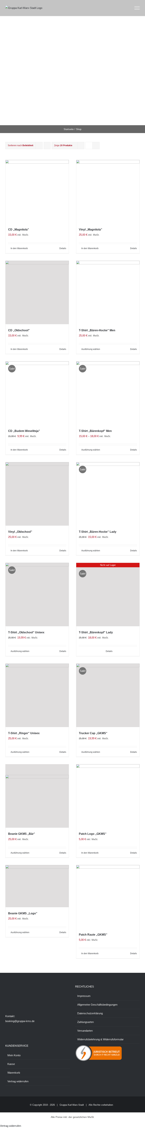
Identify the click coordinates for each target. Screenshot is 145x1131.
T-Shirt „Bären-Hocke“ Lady (97, 531)
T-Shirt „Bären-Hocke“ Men (97, 330)
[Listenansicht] (95, 145)
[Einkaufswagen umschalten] (127, 8)
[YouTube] (21, 1001)
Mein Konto (14, 1055)
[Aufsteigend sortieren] (47, 145)
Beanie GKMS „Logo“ (22, 913)
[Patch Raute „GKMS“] (108, 897)
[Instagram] (11, 1001)
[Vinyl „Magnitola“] (108, 191)
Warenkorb (13, 1072)
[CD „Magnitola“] (37, 191)
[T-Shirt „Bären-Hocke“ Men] (108, 292)
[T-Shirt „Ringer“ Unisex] (37, 695)
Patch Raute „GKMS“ (93, 934)
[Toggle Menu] (137, 8)
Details (62, 248)
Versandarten (85, 1030)
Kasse (11, 1063)
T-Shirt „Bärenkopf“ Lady (96, 632)
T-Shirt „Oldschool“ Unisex (26, 632)
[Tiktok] (16, 1001)
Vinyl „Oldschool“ (20, 531)
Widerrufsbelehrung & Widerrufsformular (100, 1039)
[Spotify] (25, 1001)
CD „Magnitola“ (18, 229)
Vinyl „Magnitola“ (90, 229)
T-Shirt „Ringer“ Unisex (24, 733)
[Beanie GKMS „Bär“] (37, 796)
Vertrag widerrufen (17, 1081)
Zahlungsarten (85, 1021)
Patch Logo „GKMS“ (92, 833)
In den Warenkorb (19, 248)
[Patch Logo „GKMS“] (108, 796)
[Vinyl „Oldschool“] (37, 494)
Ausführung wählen (90, 349)
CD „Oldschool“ (19, 330)
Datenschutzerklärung (90, 1013)
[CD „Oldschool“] (37, 292)
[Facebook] (6, 1001)
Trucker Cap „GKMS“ (93, 733)
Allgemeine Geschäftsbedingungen (97, 1004)
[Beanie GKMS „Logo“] (37, 886)
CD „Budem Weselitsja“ (24, 430)
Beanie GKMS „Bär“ (21, 833)
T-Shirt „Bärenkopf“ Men (95, 430)
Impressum (84, 995)
